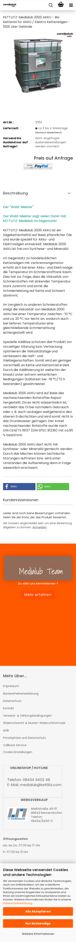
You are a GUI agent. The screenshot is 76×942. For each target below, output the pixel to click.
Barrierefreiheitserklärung (21, 694)
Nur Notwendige (38, 923)
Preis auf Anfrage (53, 158)
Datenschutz (12, 701)
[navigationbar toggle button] (71, 5)
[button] (19, 486)
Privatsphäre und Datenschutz (24, 738)
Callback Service (14, 745)
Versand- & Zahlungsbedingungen (27, 716)
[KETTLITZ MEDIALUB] (8, 5)
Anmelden (39, 527)
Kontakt (8, 708)
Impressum (11, 686)
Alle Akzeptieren (38, 911)
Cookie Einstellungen (17, 752)
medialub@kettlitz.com (40, 784)
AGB (6, 730)
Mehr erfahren (38, 594)
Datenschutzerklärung (17, 903)
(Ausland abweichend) (48, 132)
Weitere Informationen (38, 934)
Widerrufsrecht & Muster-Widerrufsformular (34, 723)
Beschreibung (15, 193)
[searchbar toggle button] (51, 5)
